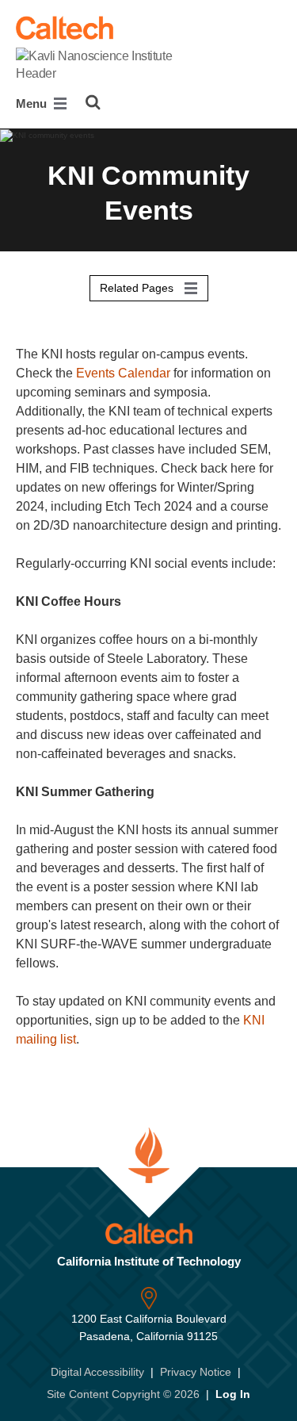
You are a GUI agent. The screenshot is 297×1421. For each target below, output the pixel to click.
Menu (33, 103)
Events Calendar (123, 373)
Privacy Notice (195, 1371)
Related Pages (138, 288)
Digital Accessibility (97, 1371)
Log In (232, 1394)
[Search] (93, 102)
